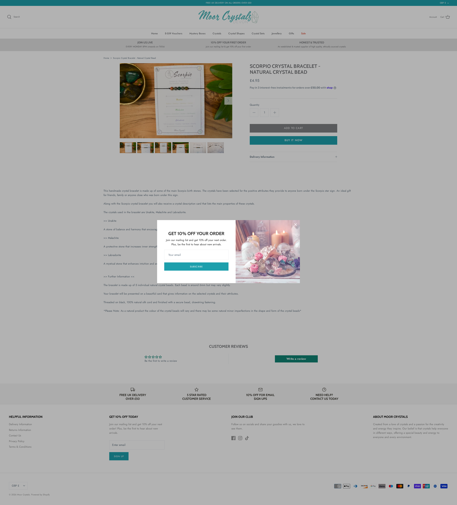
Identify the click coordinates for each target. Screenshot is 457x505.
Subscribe (196, 266)
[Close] (295, 224)
